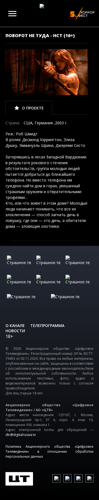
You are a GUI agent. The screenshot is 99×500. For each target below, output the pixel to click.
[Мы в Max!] (89, 478)
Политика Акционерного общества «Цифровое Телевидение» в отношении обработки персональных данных (50, 451)
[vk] (56, 478)
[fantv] (79, 263)
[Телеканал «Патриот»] (72, 302)
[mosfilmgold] (20, 283)
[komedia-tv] (49, 283)
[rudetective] (79, 283)
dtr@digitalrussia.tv (21, 434)
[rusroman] (28, 302)
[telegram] (78, 478)
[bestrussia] (49, 263)
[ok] (67, 478)
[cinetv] (20, 263)
